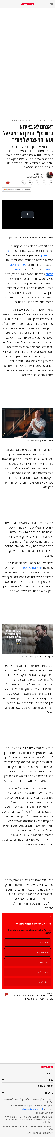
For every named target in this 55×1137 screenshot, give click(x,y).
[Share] (51, 182)
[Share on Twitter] (37, 182)
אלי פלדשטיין (45, 999)
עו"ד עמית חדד (32, 995)
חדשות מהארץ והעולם (36, 120)
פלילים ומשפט (18, 120)
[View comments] (7, 182)
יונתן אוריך (18, 995)
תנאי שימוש (48, 1132)
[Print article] (23, 182)
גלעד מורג (39, 173)
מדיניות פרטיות (34, 1132)
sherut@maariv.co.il (32, 1109)
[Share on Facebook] (44, 182)
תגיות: (50, 993)
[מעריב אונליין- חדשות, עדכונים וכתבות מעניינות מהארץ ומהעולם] (27, 4)
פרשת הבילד (31, 999)
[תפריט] (52, 4)
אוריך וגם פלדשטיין (31, 568)
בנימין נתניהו (47, 995)
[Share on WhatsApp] (30, 182)
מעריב (51, 120)
